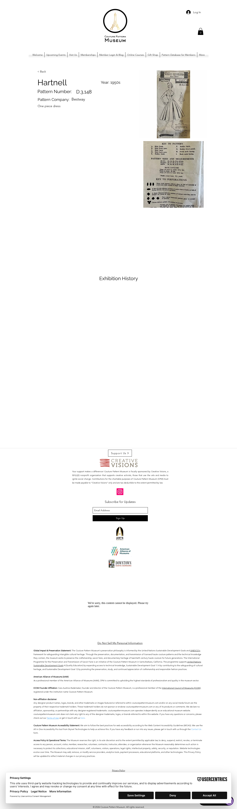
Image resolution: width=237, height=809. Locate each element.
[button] (201, 31)
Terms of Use (53, 718)
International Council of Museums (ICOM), (181, 688)
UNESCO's (195, 650)
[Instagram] (120, 491)
